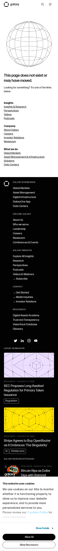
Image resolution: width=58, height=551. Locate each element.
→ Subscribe (20, 278)
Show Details (42, 528)
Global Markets (12, 153)
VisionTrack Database (25, 324)
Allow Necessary (29, 545)
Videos (8, 114)
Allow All (29, 537)
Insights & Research (15, 106)
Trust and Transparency (26, 320)
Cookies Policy (37, 512)
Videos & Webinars (23, 274)
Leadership (19, 229)
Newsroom (10, 141)
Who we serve (21, 224)
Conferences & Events (25, 242)
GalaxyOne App (21, 201)
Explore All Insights (23, 256)
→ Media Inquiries (23, 297)
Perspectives (11, 110)
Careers (8, 133)
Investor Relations (14, 137)
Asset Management (24, 192)
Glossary (18, 329)
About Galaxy (11, 130)
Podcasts (9, 118)
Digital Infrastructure (24, 197)
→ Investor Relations (24, 301)
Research (18, 260)
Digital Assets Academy (26, 315)
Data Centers (11, 164)
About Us (18, 220)
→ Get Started (21, 292)
